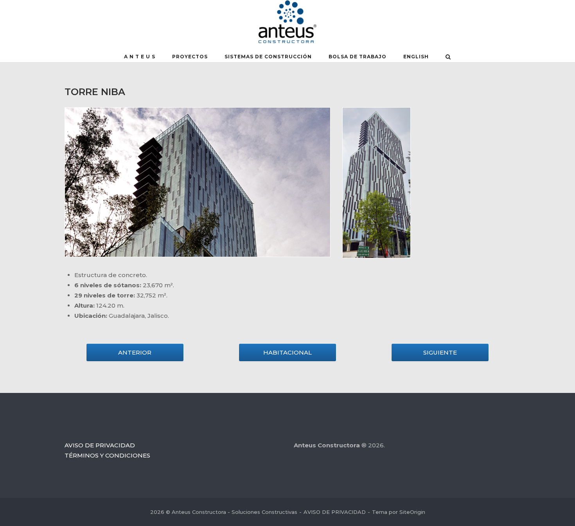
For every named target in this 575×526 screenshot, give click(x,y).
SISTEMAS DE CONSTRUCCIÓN (268, 56)
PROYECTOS (190, 56)
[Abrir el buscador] (448, 57)
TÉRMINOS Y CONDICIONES (107, 455)
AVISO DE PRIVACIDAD (100, 445)
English (416, 56)
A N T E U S (139, 56)
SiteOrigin (412, 512)
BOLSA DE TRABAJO (357, 56)
